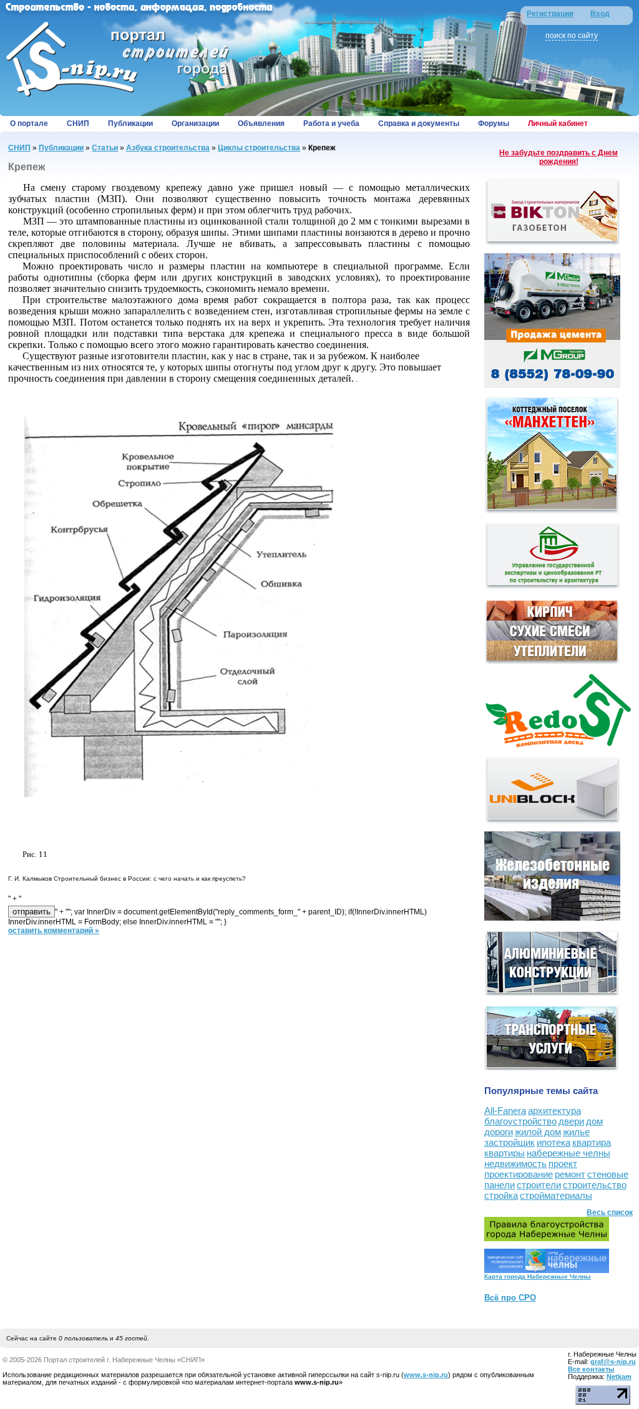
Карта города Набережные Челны (537, 1276)
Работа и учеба (331, 123)
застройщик (509, 1142)
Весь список (610, 1212)
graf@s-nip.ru (613, 1361)
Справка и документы (418, 123)
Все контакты (591, 1369)
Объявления (261, 123)
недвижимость (515, 1163)
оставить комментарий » (53, 930)
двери (571, 1121)
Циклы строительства (259, 147)
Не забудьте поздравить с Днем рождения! (558, 157)
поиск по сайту (571, 35)
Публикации (130, 123)
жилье (576, 1131)
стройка (501, 1195)
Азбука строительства (168, 147)
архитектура (554, 1110)
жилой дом (538, 1131)
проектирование (518, 1174)
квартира (591, 1142)
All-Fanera (505, 1110)
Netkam (619, 1376)
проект (563, 1163)
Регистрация (550, 13)
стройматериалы (556, 1195)
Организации (195, 123)
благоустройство (520, 1121)
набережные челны (568, 1153)
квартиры (504, 1153)
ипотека (553, 1142)
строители (539, 1184)
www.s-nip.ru (426, 1374)
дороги (498, 1131)
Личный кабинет (558, 123)
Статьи (105, 147)
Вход (600, 13)
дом (594, 1121)
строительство (595, 1184)
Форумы (493, 123)
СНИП (78, 123)
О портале (29, 123)
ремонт (570, 1174)
